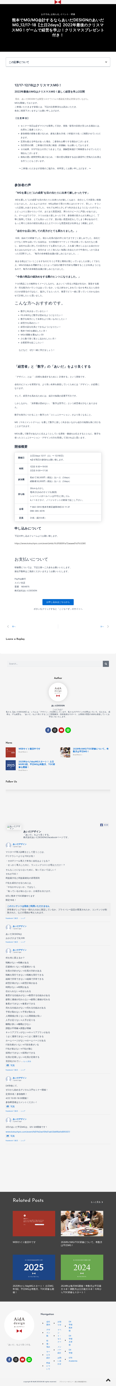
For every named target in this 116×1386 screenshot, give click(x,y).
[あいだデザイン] (14, 827)
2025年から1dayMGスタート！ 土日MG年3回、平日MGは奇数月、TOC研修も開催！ (37, 764)
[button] (106, 62)
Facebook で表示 (12, 918)
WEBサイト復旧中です (29, 748)
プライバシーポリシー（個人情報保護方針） (73, 1381)
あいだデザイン (20, 844)
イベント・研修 (67, 14)
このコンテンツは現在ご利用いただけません (28, 906)
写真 (12, 1065)
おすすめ (45, 14)
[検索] (106, 664)
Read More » (23, 752)
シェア (23, 918)
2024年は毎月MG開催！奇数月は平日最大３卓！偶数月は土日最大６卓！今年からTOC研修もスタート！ (81, 1289)
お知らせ (55, 14)
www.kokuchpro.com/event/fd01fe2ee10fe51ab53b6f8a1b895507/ (38, 1132)
